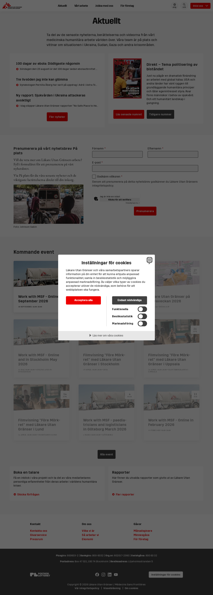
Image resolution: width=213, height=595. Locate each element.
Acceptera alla (83, 300)
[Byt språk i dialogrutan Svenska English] (149, 260)
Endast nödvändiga (130, 300)
